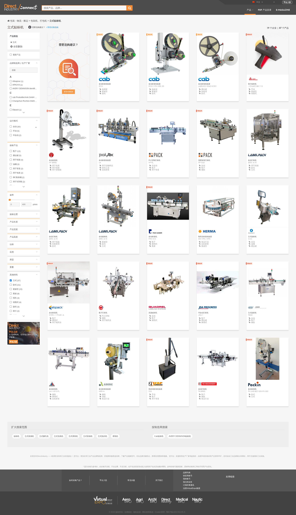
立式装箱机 (87, 436)
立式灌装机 (73, 436)
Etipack (16, 110)
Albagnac (17, 81)
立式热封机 (102, 436)
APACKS (17, 85)
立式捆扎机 (44, 436)
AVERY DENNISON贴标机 (180, 436)
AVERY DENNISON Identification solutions (24, 88)
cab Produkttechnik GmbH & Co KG (24, 97)
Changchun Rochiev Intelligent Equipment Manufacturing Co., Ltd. (24, 101)
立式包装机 (58, 436)
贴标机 (16, 436)
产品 (249, 9)
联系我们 (268, 38)
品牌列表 (186, 473)
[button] (23, 63)
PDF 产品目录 (264, 9)
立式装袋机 (29, 436)
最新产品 (16, 55)
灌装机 (115, 436)
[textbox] (84, 8)
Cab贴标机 (158, 436)
